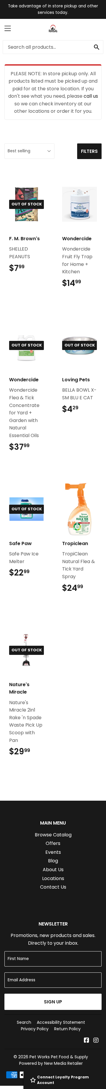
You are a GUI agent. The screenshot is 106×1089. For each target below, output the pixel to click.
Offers (53, 843)
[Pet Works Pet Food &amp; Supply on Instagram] (96, 1040)
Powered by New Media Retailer (51, 1063)
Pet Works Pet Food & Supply (58, 1057)
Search (24, 1022)
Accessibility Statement (61, 1022)
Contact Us (53, 887)
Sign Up (53, 1002)
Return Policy (67, 1029)
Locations (53, 878)
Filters (89, 151)
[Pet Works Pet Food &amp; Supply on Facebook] (86, 1040)
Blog (53, 860)
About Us (53, 869)
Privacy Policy (35, 1029)
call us (91, 96)
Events (53, 852)
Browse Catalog (53, 834)
